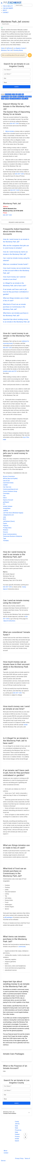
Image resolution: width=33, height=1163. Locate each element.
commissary (22, 946)
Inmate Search (5, 96)
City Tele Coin (7, 487)
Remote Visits (21, 96)
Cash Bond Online (8, 483)
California (9, 48)
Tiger (4, 538)
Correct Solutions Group (10, 491)
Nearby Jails (24, 98)
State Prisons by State (18, 1130)
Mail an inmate (9, 131)
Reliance (5, 530)
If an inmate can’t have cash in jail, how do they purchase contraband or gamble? (16, 291)
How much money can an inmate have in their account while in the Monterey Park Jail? (16, 270)
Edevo (5, 498)
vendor (26, 724)
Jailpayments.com (8, 515)
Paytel (5, 523)
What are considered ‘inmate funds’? (15, 264)
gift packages (8, 917)
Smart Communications (10, 534)
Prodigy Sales (7, 528)
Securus (5, 532)
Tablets (15, 96)
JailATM (5, 510)
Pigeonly (5, 525)
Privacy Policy (19, 1158)
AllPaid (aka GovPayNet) (10, 478)
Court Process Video (15, 98)
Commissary (28, 96)
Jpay (4, 517)
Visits (13, 94)
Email (10, 96)
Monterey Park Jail (6, 50)
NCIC (4, 519)
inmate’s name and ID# (9, 371)
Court (2, 98)
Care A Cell (6, 480)
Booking (7, 98)
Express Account (8, 500)
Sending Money (18, 50)
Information (8, 94)
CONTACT (4, 18)
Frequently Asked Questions (16, 222)
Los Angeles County (19, 48)
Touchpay (6, 540)
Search (16, 86)
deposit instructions (9, 621)
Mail (16, 94)
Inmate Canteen (7, 506)
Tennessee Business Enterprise (12, 536)
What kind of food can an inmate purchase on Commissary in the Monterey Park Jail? (14, 306)
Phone (19, 94)
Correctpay (6, 493)
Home (3, 48)
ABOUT (3, 14)
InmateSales (6, 508)
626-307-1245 (14, 123)
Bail (23, 94)
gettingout (6, 502)
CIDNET (5, 485)
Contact (6, 1153)
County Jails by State (17, 1124)
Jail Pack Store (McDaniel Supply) (13, 513)
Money (2, 94)
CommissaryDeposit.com (10, 489)
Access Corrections (9, 476)
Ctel (4, 495)
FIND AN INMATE (6, 11)
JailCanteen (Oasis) (9, 521)
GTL (4, 504)
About (5, 1150)
